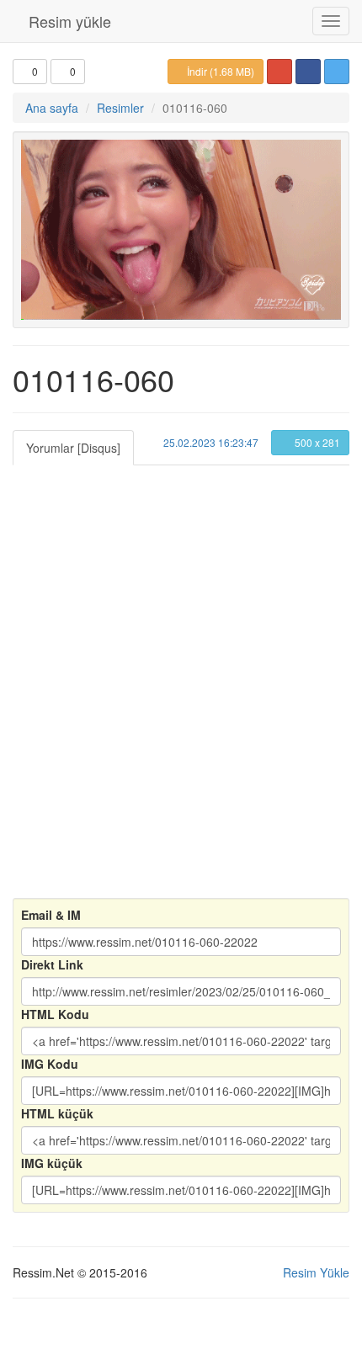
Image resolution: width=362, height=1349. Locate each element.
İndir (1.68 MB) (219, 71)
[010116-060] (181, 230)
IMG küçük (52, 1163)
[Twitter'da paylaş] (336, 71)
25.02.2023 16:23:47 (209, 442)
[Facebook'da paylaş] (308, 71)
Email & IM (51, 914)
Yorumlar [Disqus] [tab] (73, 447)
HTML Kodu (55, 1014)
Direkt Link (52, 964)
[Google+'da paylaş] (279, 71)
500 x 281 (316, 442)
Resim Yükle (316, 1272)
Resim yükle (67, 21)
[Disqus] (181, 675)
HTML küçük (57, 1113)
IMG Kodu (49, 1063)
